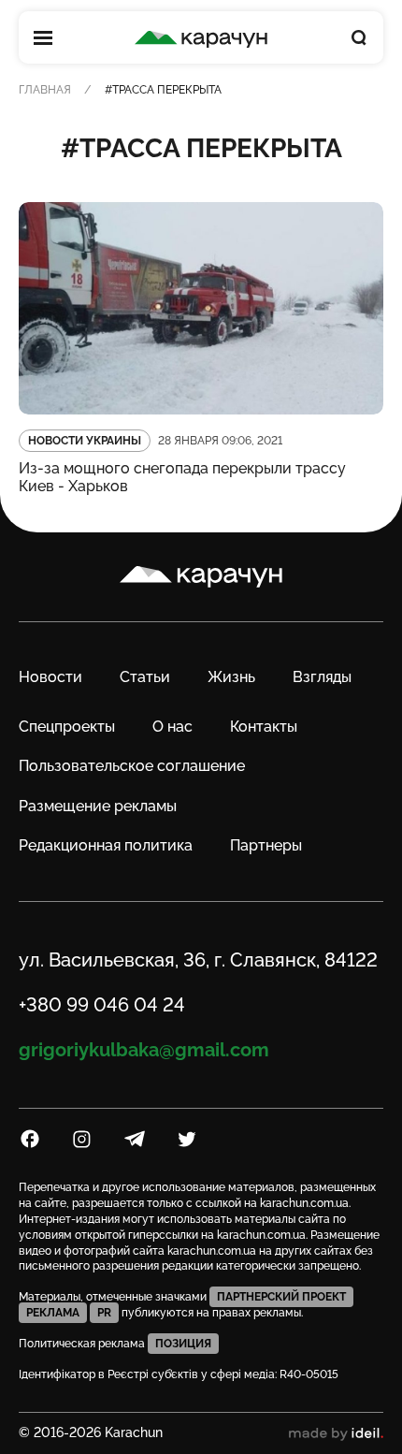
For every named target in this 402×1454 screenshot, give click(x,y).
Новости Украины (84, 440)
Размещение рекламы (98, 806)
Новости (50, 677)
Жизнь (231, 677)
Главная (45, 89)
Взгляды (322, 677)
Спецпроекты (67, 726)
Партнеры (266, 845)
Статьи (145, 677)
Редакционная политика (106, 845)
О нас (172, 726)
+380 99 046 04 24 (102, 1005)
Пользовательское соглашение (132, 766)
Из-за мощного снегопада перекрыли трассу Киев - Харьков (182, 477)
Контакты (263, 726)
